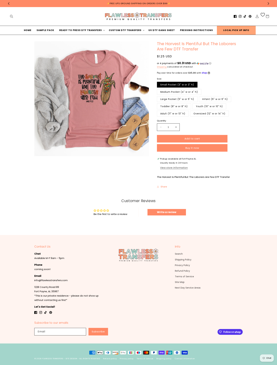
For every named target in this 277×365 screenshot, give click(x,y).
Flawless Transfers (52, 358)
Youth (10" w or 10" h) (209, 106)
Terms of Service (184, 276)
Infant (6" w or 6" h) (215, 99)
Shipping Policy (183, 259)
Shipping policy (164, 358)
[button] (11, 16)
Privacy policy (127, 358)
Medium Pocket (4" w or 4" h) (179, 91)
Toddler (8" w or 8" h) (174, 106)
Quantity (161, 120)
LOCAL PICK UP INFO (236, 30)
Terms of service (145, 358)
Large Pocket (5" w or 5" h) (177, 99)
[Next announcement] (268, 3)
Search (179, 253)
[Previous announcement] (8, 3)
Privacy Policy (182, 265)
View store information (174, 167)
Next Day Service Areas (188, 287)
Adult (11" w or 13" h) (172, 113)
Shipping (162, 66)
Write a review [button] (166, 212)
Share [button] (164, 186)
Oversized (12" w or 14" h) (209, 113)
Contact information (185, 358)
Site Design (71, 358)
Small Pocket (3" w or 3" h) (177, 84)
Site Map (180, 282)
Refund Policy (182, 270)
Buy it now (192, 148)
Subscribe (98, 331)
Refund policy (110, 358)
